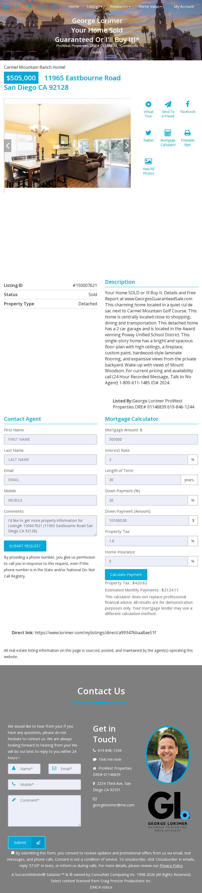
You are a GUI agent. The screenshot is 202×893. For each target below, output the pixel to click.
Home (73, 6)
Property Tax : (126, 582)
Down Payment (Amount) (127, 511)
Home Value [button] (149, 6)
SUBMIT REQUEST (25, 545)
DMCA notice (101, 887)
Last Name (14, 450)
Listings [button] (93, 6)
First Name (14, 429)
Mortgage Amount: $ (123, 429)
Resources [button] (119, 6)
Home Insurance (120, 551)
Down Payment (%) (122, 490)
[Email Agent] (8, 6)
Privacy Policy (171, 865)
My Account (183, 6)
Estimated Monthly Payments (142, 589)
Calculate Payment (126, 574)
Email (8, 470)
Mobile (10, 490)
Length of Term (119, 470)
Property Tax (117, 531)
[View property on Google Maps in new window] (100, 232)
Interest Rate (117, 450)
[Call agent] (18, 6)
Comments (14, 511)
